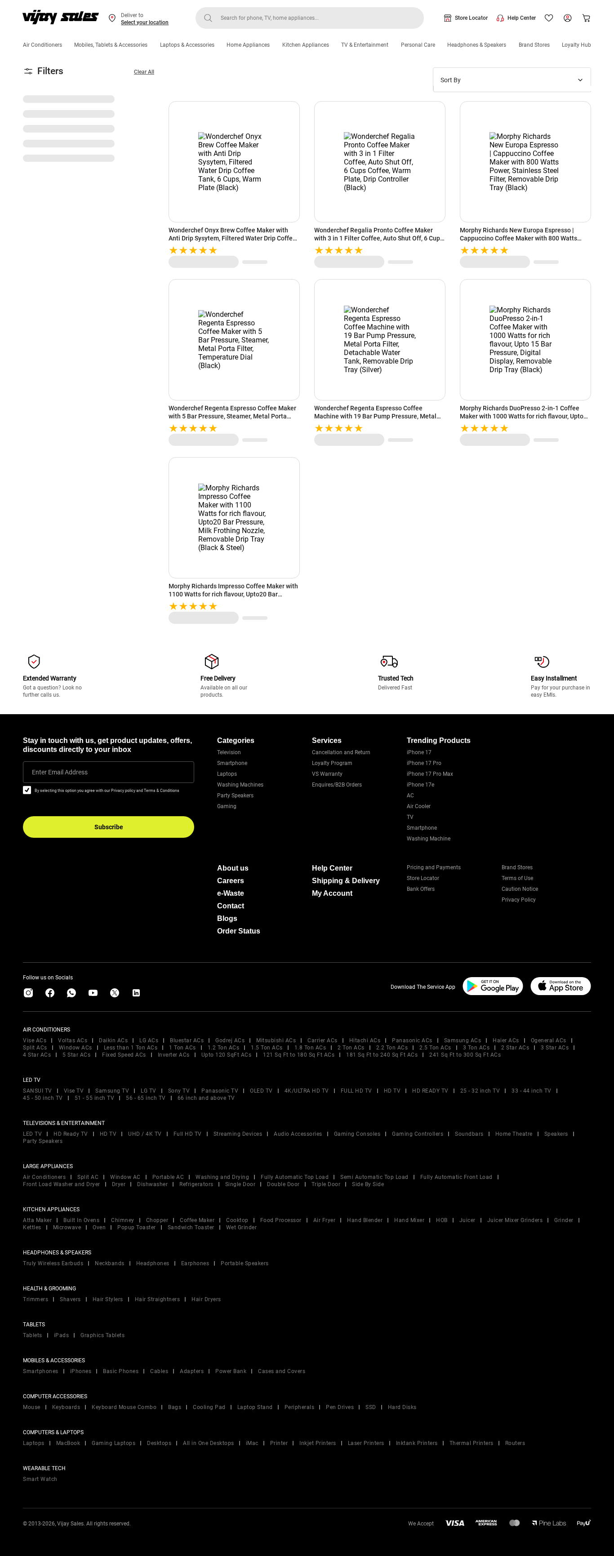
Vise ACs (34, 1040)
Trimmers (35, 1299)
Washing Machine (428, 839)
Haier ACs (506, 1040)
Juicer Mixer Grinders (515, 1220)
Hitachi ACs (365, 1040)
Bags (174, 1407)
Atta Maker (37, 1220)
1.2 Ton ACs (224, 1048)
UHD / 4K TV (145, 1134)
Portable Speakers (245, 1263)
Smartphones (40, 1371)
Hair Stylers (108, 1299)
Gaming (226, 806)
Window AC (125, 1177)
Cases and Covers (281, 1371)
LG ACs (148, 1040)
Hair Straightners (157, 1299)
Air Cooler (419, 806)
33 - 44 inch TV (532, 1091)
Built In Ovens (81, 1220)
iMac (252, 1443)
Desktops (159, 1443)
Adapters (192, 1371)
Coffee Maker (197, 1220)
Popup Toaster (136, 1227)
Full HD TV (188, 1134)
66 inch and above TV (206, 1098)
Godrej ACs (230, 1040)
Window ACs (75, 1048)
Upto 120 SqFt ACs (226, 1055)
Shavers (70, 1299)
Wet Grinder (241, 1227)
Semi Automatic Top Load (374, 1177)
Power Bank (230, 1371)
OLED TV (261, 1091)
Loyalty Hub (576, 45)
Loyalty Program (332, 763)
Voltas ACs (72, 1040)
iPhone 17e (420, 785)
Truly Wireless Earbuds (53, 1263)
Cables (159, 1371)
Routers (515, 1443)
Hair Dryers (206, 1299)
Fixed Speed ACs (124, 1055)
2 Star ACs (515, 1048)
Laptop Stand (255, 1407)
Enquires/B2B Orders (337, 785)
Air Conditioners (42, 45)
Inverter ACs (174, 1055)
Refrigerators (196, 1184)
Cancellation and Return (341, 752)
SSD (370, 1407)
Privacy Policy (519, 900)
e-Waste (230, 893)
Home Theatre (514, 1134)
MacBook (68, 1443)
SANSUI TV (37, 1091)
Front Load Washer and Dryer (61, 1184)
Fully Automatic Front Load (456, 1177)
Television (229, 752)
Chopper (157, 1220)
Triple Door (326, 1184)
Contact (230, 906)
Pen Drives (340, 1407)
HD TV (392, 1091)
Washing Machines (240, 785)
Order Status (238, 931)
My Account (332, 893)
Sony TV (179, 1091)
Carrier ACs (322, 1040)
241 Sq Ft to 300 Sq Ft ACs (465, 1055)
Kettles (32, 1227)
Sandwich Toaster (191, 1227)
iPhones (81, 1371)
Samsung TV (112, 1091)
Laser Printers (366, 1443)
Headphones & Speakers (476, 45)
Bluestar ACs (187, 1040)
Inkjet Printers (317, 1443)
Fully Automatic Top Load (295, 1177)
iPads (61, 1335)
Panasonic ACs (412, 1040)
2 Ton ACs (351, 1048)
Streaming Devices (238, 1134)
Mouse (31, 1407)
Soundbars (469, 1134)
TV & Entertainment (364, 45)
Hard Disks (402, 1407)
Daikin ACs (113, 1040)
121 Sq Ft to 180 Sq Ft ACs (298, 1055)
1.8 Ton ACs (310, 1048)
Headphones (152, 1263)
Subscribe (108, 827)
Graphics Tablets (102, 1335)
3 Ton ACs (476, 1048)
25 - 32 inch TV (480, 1091)
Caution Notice (520, 889)
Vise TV (74, 1091)
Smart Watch (40, 1479)
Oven (99, 1227)
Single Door (240, 1184)
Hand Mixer (409, 1220)
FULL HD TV (356, 1091)
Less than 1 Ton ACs (131, 1048)
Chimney (122, 1220)
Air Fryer (324, 1220)
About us (233, 868)
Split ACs (35, 1048)
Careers (230, 881)
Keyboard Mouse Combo (124, 1407)
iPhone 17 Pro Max (430, 774)
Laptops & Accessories (187, 45)
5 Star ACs (76, 1055)
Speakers (556, 1134)
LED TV (32, 1134)
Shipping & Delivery (346, 881)
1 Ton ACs (182, 1048)
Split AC (87, 1177)
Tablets (32, 1335)
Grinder (564, 1220)
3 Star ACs (555, 1048)
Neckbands (110, 1263)
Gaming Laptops (113, 1443)
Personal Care (418, 45)
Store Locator (471, 18)
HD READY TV (430, 1091)
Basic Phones (120, 1371)
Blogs (227, 918)
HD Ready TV (70, 1134)
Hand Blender (365, 1220)
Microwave (67, 1227)
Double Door (283, 1184)
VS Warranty (327, 774)
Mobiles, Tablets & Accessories (110, 45)
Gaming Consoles (357, 1134)
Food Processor (281, 1220)
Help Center (521, 18)
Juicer (467, 1220)
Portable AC (168, 1177)
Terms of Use (517, 878)
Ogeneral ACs (548, 1040)
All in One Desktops (208, 1443)
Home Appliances (248, 45)
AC (410, 795)
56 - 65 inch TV (146, 1098)
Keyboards (66, 1407)
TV (410, 817)
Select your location (145, 22)
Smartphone (232, 763)
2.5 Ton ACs (435, 1048)
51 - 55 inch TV (95, 1098)
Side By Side (368, 1184)
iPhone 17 (419, 752)
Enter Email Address (60, 772)
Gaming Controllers (417, 1134)
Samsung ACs (462, 1040)
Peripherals (300, 1407)
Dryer (119, 1184)
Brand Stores (534, 45)
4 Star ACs (37, 1055)
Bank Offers (421, 889)
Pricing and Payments (434, 867)
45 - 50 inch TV (43, 1098)
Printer (279, 1443)
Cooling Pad (209, 1407)
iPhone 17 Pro (424, 763)
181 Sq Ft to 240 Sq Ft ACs (382, 1055)
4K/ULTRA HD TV (307, 1091)
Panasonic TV (219, 1091)
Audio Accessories (298, 1134)
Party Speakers (235, 795)
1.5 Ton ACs (267, 1048)
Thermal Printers (471, 1443)
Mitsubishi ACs (276, 1040)
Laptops (227, 774)
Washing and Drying (222, 1177)
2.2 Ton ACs (392, 1048)
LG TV (148, 1091)
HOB (442, 1220)
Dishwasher (152, 1184)
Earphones (195, 1263)
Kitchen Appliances (305, 45)
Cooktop (237, 1220)
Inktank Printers (417, 1443)
